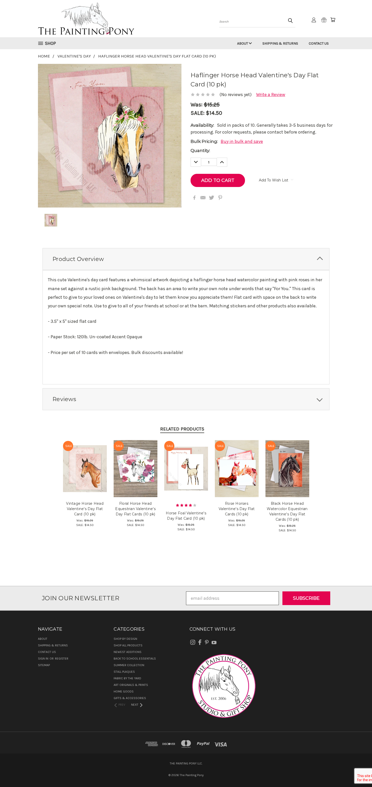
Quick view (84, 462)
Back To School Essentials (135, 658)
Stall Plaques (124, 671)
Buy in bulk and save (242, 141)
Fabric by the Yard (127, 678)
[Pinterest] (220, 197)
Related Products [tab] (182, 429)
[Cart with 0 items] (332, 19)
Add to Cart (85, 473)
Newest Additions (127, 652)
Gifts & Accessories (130, 698)
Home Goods (124, 691)
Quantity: (200, 150)
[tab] (186, 259)
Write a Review (270, 94)
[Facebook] (194, 197)
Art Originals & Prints (131, 685)
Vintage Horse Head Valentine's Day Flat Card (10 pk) (85, 508)
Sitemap (44, 665)
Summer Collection (129, 665)
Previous (357, 771)
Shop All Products (128, 645)
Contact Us (319, 43)
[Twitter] (211, 197)
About (243, 43)
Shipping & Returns (280, 43)
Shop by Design (125, 639)
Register (61, 658)
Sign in (43, 658)
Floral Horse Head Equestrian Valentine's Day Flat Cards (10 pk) (135, 508)
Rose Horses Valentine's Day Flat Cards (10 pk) (237, 508)
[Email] (202, 197)
